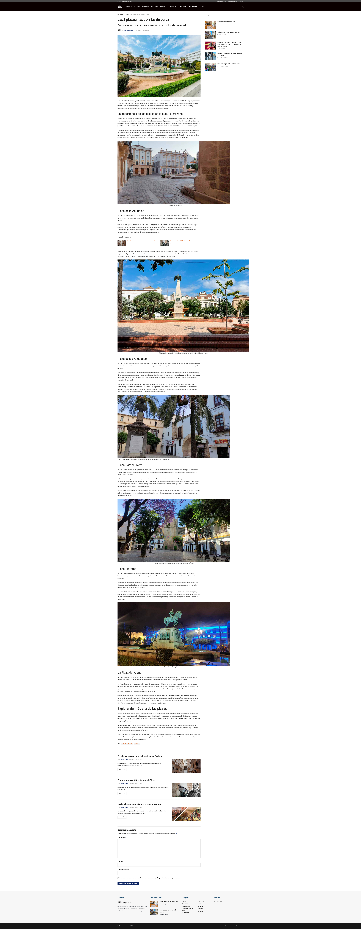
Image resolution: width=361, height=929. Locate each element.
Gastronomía (173, 7)
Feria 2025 (240, 1)
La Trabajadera (121, 14)
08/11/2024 (139, 30)
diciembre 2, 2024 (134, 889)
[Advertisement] (159, 124)
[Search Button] (242, 6)
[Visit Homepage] (120, 7)
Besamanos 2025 (232, 1)
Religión (183, 7)
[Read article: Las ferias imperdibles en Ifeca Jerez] (210, 67)
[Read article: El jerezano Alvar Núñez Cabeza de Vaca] (164, 298)
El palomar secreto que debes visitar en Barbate (141, 296)
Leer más (122, 851)
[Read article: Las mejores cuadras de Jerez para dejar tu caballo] (210, 56)
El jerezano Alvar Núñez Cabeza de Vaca (181, 296)
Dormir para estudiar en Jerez (226, 22)
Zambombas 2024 (221, 1)
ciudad (124, 826)
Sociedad (163, 7)
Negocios (145, 7)
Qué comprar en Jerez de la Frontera (228, 32)
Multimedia (193, 7)
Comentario (122, 920)
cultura (130, 826)
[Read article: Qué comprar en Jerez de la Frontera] (210, 35)
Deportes (154, 7)
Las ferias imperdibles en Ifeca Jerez (228, 64)
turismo (137, 826)
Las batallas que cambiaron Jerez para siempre (139, 886)
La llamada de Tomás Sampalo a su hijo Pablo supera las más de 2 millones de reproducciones (229, 44)
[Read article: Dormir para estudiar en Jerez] (210, 25)
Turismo (129, 7)
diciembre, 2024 (132, 298)
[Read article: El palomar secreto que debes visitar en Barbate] (122, 298)
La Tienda (203, 7)
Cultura (137, 7)
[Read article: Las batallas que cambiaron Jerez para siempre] (186, 896)
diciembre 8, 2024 (134, 842)
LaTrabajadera (128, 30)
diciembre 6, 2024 (134, 866)
